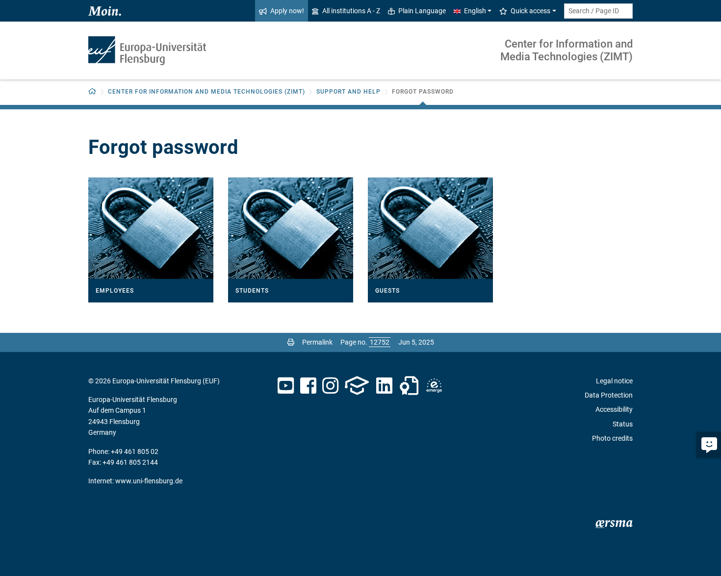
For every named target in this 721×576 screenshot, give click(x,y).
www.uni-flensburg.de (148, 481)
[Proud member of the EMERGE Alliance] (434, 386)
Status (623, 424)
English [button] (475, 11)
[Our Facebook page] (308, 386)
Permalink (317, 342)
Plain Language (422, 11)
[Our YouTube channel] (286, 386)
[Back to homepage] (147, 50)
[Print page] (290, 342)
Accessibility (614, 409)
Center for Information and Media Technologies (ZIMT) (566, 50)
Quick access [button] (530, 11)
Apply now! (287, 11)
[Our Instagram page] (330, 386)
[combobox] (598, 11)
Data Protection (609, 395)
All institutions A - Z (351, 11)
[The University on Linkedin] (384, 386)
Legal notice (614, 381)
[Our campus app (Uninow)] (357, 386)
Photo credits (612, 438)
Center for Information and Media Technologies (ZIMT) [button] (206, 91)
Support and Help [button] (348, 91)
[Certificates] (409, 386)
